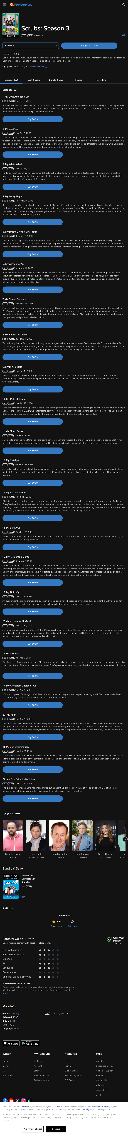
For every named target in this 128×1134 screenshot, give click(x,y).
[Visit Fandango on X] (17, 1100)
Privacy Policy (104, 1106)
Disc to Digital (71, 1070)
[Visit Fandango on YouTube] (11, 1100)
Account (38, 1066)
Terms (60, 1106)
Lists (67, 1061)
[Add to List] (124, 35)
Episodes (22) (11, 80)
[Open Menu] (4, 4)
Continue (56, 1129)
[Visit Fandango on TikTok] (29, 1100)
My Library (39, 1061)
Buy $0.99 (33, 119)
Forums (99, 1075)
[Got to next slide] (125, 839)
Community (56, 926)
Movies (6, 1066)
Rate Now (72, 926)
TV (4, 1070)
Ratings (78, 80)
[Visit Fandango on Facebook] (5, 1100)
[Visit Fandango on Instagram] (23, 1100)
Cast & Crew (34, 80)
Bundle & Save (56, 80)
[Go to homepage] (21, 5)
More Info (101, 80)
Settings (38, 1070)
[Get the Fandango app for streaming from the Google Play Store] (29, 1043)
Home (5, 1061)
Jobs (98, 1095)
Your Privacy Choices (33, 1129)
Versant (25, 1106)
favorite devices (36, 66)
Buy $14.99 (94, 45)
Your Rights (87, 1109)
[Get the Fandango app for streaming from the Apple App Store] (11, 1043)
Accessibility (102, 1090)
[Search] (124, 5)
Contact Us (101, 1080)
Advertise (100, 1085)
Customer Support (104, 1070)
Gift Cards (69, 1080)
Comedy (15, 1013)
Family (68, 1066)
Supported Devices (105, 1066)
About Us (100, 1061)
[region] (64, 1118)
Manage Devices (42, 1075)
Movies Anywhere (73, 1075)
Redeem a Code (41, 1080)
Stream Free (8, 1075)
